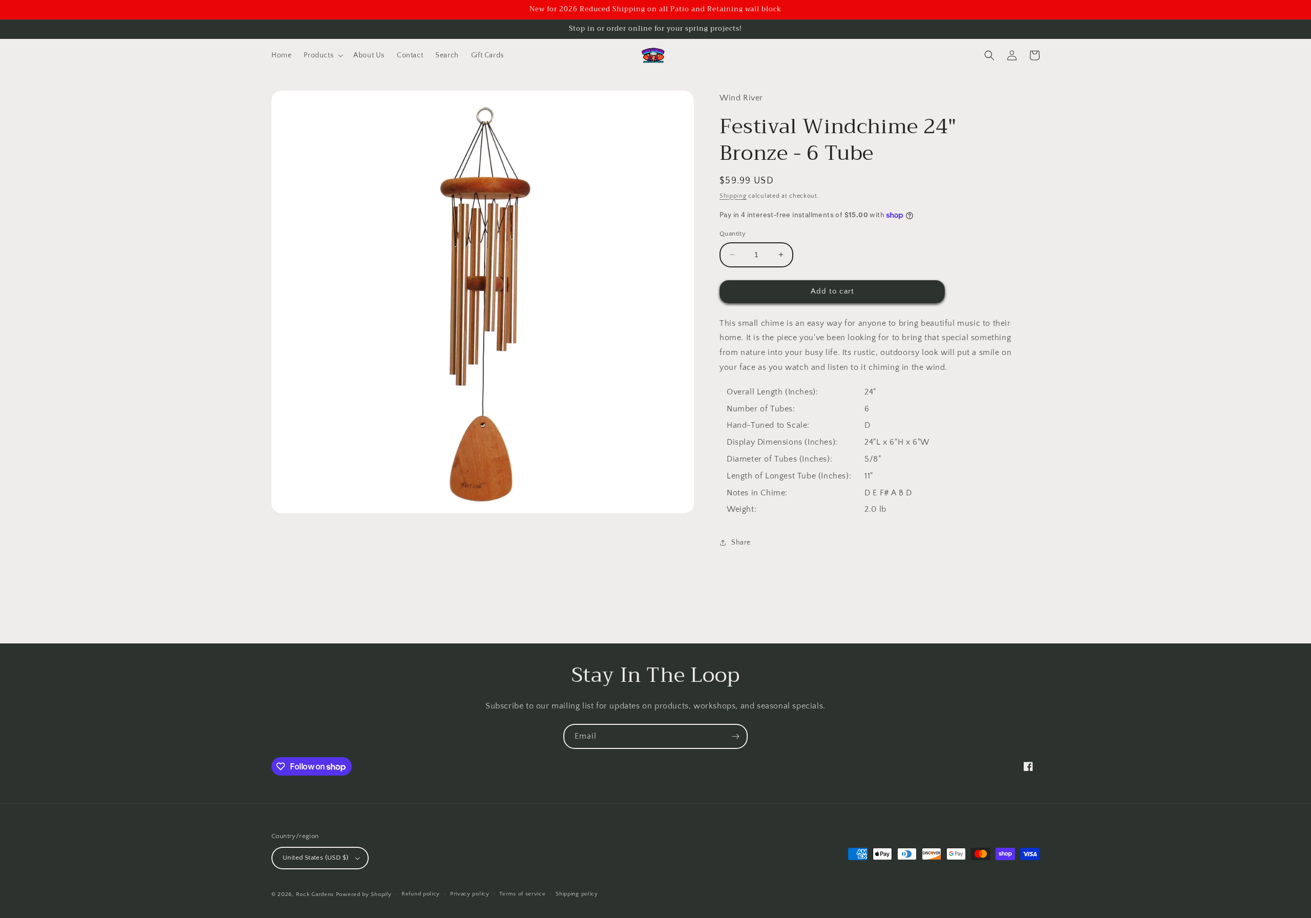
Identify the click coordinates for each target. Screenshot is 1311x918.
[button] (322, 55)
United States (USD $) (315, 857)
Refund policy (420, 894)
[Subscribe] (735, 736)
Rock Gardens (315, 894)
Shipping (733, 196)
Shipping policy (577, 894)
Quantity (733, 233)
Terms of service (522, 894)
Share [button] (741, 542)
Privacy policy (470, 894)
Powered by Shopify (364, 894)
